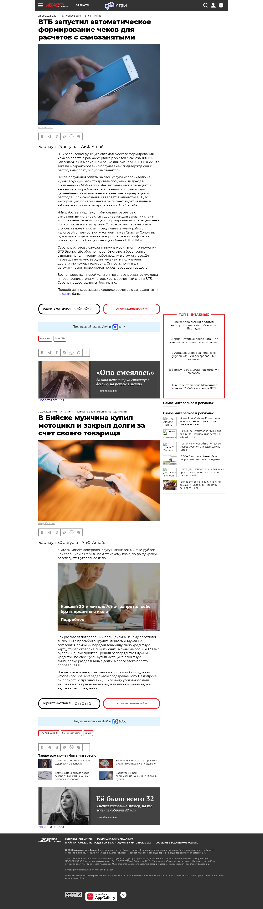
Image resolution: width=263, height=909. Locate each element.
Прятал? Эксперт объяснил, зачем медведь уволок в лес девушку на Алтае (200, 446)
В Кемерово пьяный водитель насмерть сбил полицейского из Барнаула (194, 325)
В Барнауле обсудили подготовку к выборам (194, 371)
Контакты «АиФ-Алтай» (79, 839)
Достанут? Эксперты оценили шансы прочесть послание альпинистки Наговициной (202, 472)
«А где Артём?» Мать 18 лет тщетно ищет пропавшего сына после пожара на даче (200, 421)
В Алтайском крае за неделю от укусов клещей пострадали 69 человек (194, 356)
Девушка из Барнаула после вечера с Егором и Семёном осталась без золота (72, 775)
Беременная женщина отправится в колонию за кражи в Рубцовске (136, 762)
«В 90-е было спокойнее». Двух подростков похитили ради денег (200, 458)
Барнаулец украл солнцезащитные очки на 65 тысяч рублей (136, 775)
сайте (66, 294)
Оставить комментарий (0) (131, 309)
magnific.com (46, 523)
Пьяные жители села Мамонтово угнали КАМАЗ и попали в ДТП (194, 387)
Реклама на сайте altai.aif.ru (115, 839)
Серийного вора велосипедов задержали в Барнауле (73, 762)
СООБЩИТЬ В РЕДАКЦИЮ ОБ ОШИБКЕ (177, 843)
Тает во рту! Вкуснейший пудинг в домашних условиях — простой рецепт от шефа (200, 484)
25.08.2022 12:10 (47, 15)
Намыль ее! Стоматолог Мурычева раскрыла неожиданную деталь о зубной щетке (200, 434)
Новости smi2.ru (51, 400)
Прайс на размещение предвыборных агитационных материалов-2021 (108, 843)
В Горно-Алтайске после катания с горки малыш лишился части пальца (194, 340)
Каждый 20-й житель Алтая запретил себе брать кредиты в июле (106, 609)
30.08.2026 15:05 (47, 411)
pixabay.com (45, 127)
